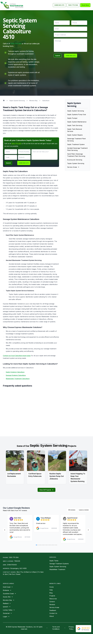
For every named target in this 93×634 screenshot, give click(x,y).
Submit (57, 56)
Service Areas (54, 607)
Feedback (52, 610)
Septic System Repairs (75, 135)
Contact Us (53, 613)
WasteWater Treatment (57, 569)
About (51, 616)
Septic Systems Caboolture (15, 372)
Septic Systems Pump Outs (76, 114)
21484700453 (12, 565)
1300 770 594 (73, 5)
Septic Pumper (72, 118)
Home (51, 587)
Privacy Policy (71, 628)
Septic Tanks (53, 561)
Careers (52, 602)
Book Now (85, 5)
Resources (53, 599)
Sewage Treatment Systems (59, 564)
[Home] (12, 5)
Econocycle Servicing (74, 160)
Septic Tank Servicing (74, 125)
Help (51, 590)
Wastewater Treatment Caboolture (18, 379)
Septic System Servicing (75, 111)
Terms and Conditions (56, 628)
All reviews (71, 510)
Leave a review (84, 510)
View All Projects (45, 490)
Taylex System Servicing (75, 163)
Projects (52, 596)
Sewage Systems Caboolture (16, 375)
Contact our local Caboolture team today (17, 356)
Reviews (52, 604)
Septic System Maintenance (76, 122)
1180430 (17, 561)
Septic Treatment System (76, 144)
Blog (50, 593)
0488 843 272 (59, 5)
